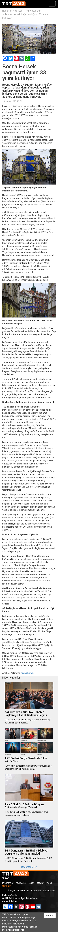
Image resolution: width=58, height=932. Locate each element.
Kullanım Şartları (10, 895)
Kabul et (50, 915)
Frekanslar (36, 890)
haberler (7, 10)
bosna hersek (27, 673)
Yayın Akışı (20, 883)
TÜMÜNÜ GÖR (28, 867)
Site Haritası (49, 890)
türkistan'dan (33, 10)
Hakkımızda (23, 890)
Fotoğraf (40, 883)
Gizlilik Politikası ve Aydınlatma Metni (20, 898)
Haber (31, 883)
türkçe (18, 10)
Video (49, 883)
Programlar (7, 883)
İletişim (11, 890)
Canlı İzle (6, 886)
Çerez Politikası (9, 901)
